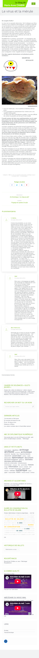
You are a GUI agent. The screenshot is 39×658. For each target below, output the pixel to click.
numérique (21, 470)
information (13, 466)
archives (9, 452)
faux (19, 465)
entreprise (15, 465)
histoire (31, 465)
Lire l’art (32, 513)
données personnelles (13, 461)
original (29, 470)
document (29, 457)
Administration (7, 450)
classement (7, 456)
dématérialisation (22, 463)
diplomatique (18, 457)
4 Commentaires (23, 176)
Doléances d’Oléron (9, 424)
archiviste (17, 452)
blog (18, 454)
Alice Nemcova (15, 327)
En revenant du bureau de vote (12, 420)
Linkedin (26, 467)
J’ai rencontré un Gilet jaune (11, 418)
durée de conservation (10, 463)
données (29, 459)
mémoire (6, 470)
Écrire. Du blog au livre (10, 422)
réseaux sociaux (25, 472)
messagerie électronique (15, 468)
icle (5, 537)
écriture (32, 472)
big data (13, 454)
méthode (12, 470)
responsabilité (11, 472)
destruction (7, 458)
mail (30, 467)
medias (6, 468)
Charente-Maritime (25, 454)
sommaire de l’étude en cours (20, 394)
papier (6, 472)
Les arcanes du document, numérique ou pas (25, 174)
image (6, 467)
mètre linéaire (26, 468)
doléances (21, 459)
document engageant (11, 459)
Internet (21, 466)
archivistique (26, 452)
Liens (6, 624)
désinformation (8, 465)
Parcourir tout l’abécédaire (11, 589)
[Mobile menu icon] (33, 3)
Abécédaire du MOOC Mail (15, 597)
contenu (24, 455)
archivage (24, 450)
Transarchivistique (9, 632)
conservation (16, 455)
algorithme (15, 450)
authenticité (7, 454)
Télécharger (26, 438)
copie (28, 456)
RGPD (18, 472)
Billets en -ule (11, 174)
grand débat (24, 465)
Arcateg (6, 630)
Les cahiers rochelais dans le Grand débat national (17, 426)
